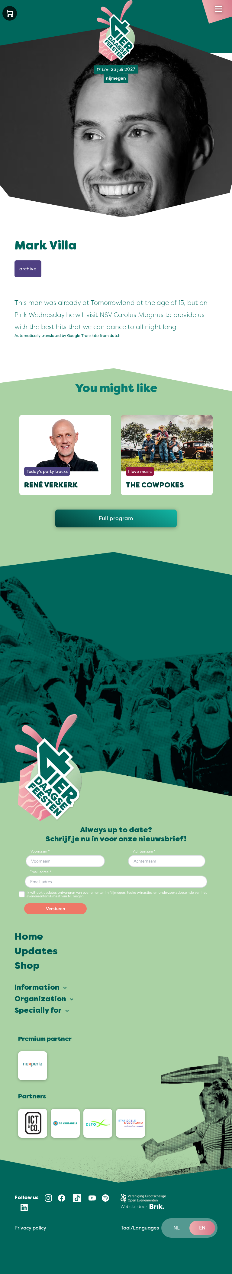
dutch (115, 335)
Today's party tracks (47, 471)
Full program (116, 518)
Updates (36, 951)
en (202, 1228)
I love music (140, 471)
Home (28, 937)
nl (176, 1228)
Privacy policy (30, 1228)
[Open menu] (218, 9)
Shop (27, 966)
